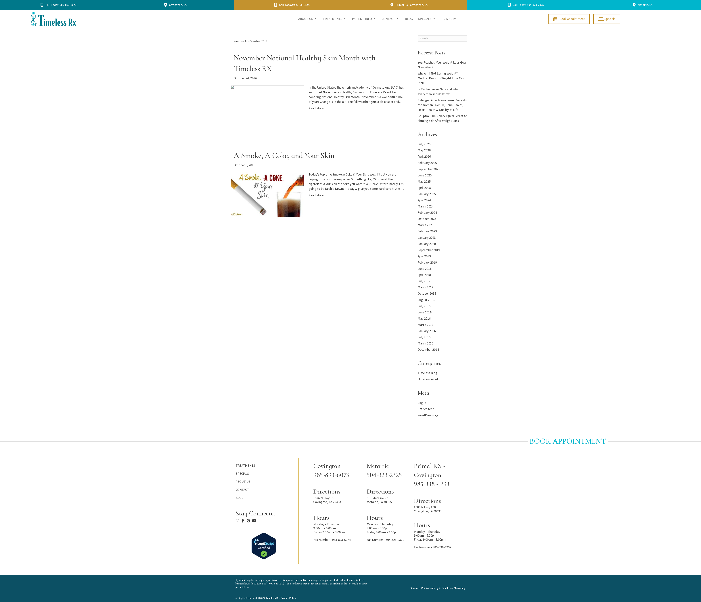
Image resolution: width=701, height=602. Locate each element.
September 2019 (429, 250)
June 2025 (425, 175)
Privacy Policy (288, 598)
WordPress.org (428, 415)
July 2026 (424, 144)
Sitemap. (415, 588)
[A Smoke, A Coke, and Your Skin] (267, 195)
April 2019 (424, 256)
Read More (316, 108)
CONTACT (389, 19)
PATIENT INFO (362, 19)
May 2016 (424, 318)
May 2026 (424, 150)
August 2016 (426, 300)
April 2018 (424, 275)
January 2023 (427, 237)
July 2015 (424, 337)
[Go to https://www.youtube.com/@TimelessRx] (254, 521)
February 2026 (427, 163)
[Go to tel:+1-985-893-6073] (336, 470)
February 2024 (427, 212)
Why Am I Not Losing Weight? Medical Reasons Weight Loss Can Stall (441, 78)
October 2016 (427, 293)
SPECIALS (425, 19)
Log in (422, 403)
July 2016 (424, 306)
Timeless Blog (427, 373)
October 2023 (427, 219)
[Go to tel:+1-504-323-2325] (387, 470)
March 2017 (425, 287)
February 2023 (427, 231)
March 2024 (425, 206)
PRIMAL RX (448, 19)
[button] (58, 5)
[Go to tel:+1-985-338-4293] (439, 475)
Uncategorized (428, 379)
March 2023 (425, 225)
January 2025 (427, 194)
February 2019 (427, 262)
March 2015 (425, 343)
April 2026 (424, 156)
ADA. (423, 588)
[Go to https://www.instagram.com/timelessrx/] (237, 521)
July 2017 (424, 281)
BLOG (409, 19)
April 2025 (424, 188)
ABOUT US (306, 19)
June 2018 (425, 268)
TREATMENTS (333, 19)
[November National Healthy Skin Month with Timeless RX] (267, 108)
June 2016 (425, 312)
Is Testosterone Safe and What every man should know (439, 91)
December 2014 (428, 349)
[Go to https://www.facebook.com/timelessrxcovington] (243, 521)
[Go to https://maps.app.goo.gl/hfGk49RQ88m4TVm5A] (387, 496)
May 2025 (424, 181)
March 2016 (425, 325)
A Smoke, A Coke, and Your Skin (284, 155)
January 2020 (427, 244)
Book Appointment (568, 441)
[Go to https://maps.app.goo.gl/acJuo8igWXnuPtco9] (248, 521)
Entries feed (426, 409)
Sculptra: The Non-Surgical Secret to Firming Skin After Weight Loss (442, 118)
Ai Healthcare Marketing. (452, 588)
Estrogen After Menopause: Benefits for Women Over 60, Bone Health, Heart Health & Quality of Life (442, 105)
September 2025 (429, 169)
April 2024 (424, 200)
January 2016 (427, 331)
